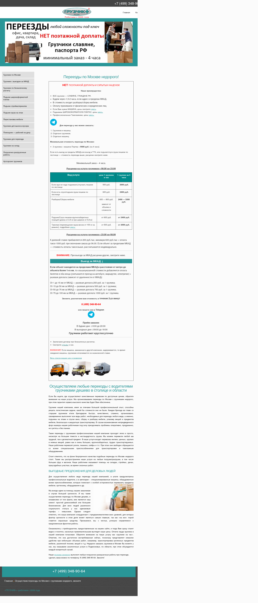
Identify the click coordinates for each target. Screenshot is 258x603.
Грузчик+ (64, 17)
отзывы (65, 344)
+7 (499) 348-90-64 (129, 3)
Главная (126, 12)
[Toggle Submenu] (30, 112)
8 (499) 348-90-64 (91, 304)
